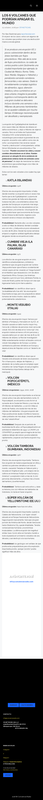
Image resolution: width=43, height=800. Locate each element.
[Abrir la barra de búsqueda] (31, 6)
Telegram (6, 758)
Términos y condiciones (10, 770)
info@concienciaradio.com (11, 718)
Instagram (6, 749)
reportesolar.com (28, 34)
